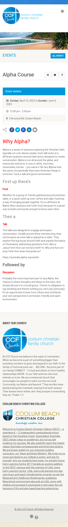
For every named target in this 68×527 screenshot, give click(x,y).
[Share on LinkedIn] (29, 129)
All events (58, 56)
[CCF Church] (23, 15)
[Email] (34, 129)
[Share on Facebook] (11, 129)
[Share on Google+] (23, 129)
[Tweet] (17, 129)
